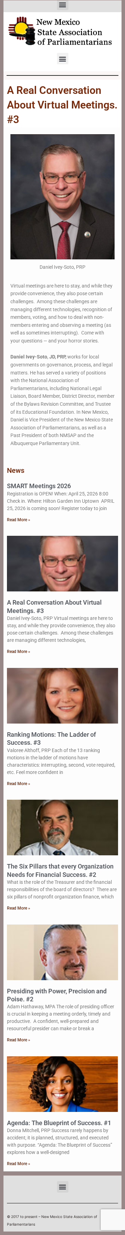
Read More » (18, 519)
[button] (62, 58)
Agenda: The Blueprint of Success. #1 (59, 1123)
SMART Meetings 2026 (39, 486)
